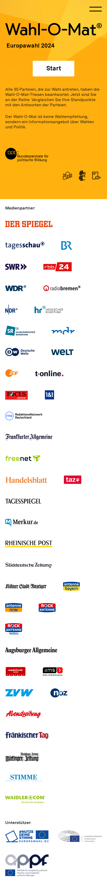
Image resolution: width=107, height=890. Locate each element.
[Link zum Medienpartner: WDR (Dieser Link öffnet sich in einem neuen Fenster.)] (15, 288)
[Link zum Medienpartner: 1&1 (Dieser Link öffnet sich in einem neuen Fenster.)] (49, 394)
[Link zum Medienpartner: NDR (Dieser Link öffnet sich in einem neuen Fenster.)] (11, 309)
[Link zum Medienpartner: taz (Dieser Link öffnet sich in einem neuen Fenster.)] (72, 480)
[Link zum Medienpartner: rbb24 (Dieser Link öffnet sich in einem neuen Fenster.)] (57, 267)
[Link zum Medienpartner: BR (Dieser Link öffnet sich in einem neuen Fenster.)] (66, 245)
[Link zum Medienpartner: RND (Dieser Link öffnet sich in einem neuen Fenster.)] (24, 416)
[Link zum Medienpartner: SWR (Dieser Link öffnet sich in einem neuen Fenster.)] (16, 267)
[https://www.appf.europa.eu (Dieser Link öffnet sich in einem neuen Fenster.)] (27, 865)
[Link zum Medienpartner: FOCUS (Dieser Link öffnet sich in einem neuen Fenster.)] (16, 394)
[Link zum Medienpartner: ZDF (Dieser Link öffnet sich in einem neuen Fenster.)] (11, 373)
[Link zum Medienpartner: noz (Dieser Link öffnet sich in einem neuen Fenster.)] (59, 693)
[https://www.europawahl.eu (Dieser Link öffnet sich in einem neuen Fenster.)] (27, 836)
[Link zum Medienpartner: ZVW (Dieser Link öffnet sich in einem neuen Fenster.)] (19, 693)
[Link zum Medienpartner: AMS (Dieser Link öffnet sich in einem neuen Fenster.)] (53, 671)
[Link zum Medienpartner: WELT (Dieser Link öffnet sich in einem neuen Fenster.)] (62, 352)
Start (53, 68)
